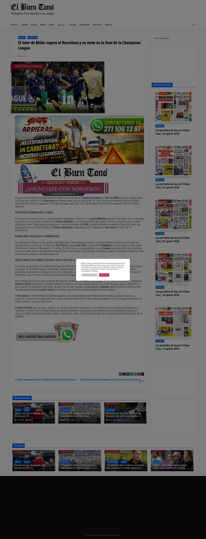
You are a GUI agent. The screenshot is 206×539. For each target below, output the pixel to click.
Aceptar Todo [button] (104, 275)
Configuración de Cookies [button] (89, 275)
